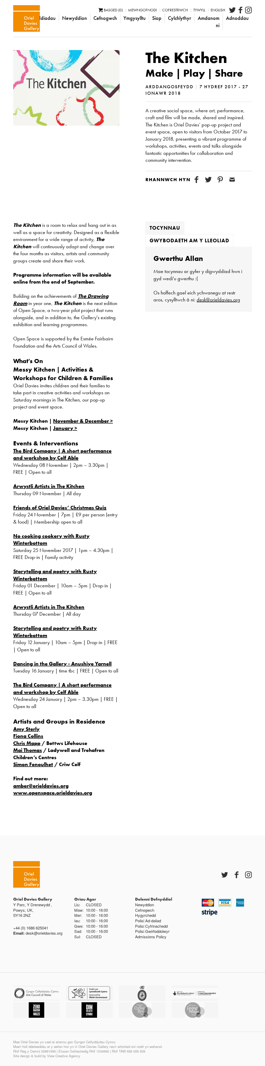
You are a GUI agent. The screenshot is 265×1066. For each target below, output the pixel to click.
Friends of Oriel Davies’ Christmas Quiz (59, 507)
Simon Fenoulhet (33, 764)
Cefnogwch (105, 18)
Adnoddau (237, 18)
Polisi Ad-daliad (148, 920)
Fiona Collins (28, 736)
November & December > (83, 421)
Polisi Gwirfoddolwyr (152, 931)
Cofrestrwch (175, 10)
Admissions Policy (150, 936)
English (218, 10)
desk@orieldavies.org (218, 299)
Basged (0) (113, 10)
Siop (156, 18)
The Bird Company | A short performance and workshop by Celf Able (62, 454)
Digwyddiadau (40, 18)
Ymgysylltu (134, 18)
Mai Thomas (27, 750)
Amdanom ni (208, 22)
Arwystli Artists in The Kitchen (48, 486)
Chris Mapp (26, 743)
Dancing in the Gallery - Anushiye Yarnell (62, 663)
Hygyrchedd (145, 915)
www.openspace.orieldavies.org (52, 792)
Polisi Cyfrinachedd (151, 926)
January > (65, 428)
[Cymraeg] (26, 18)
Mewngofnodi (142, 10)
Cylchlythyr (179, 18)
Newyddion (74, 18)
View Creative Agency (63, 1055)
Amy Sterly (26, 729)
